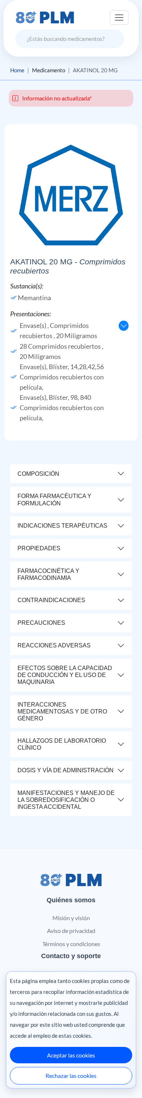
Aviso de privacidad (71, 930)
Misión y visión (71, 917)
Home (17, 70)
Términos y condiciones (71, 943)
